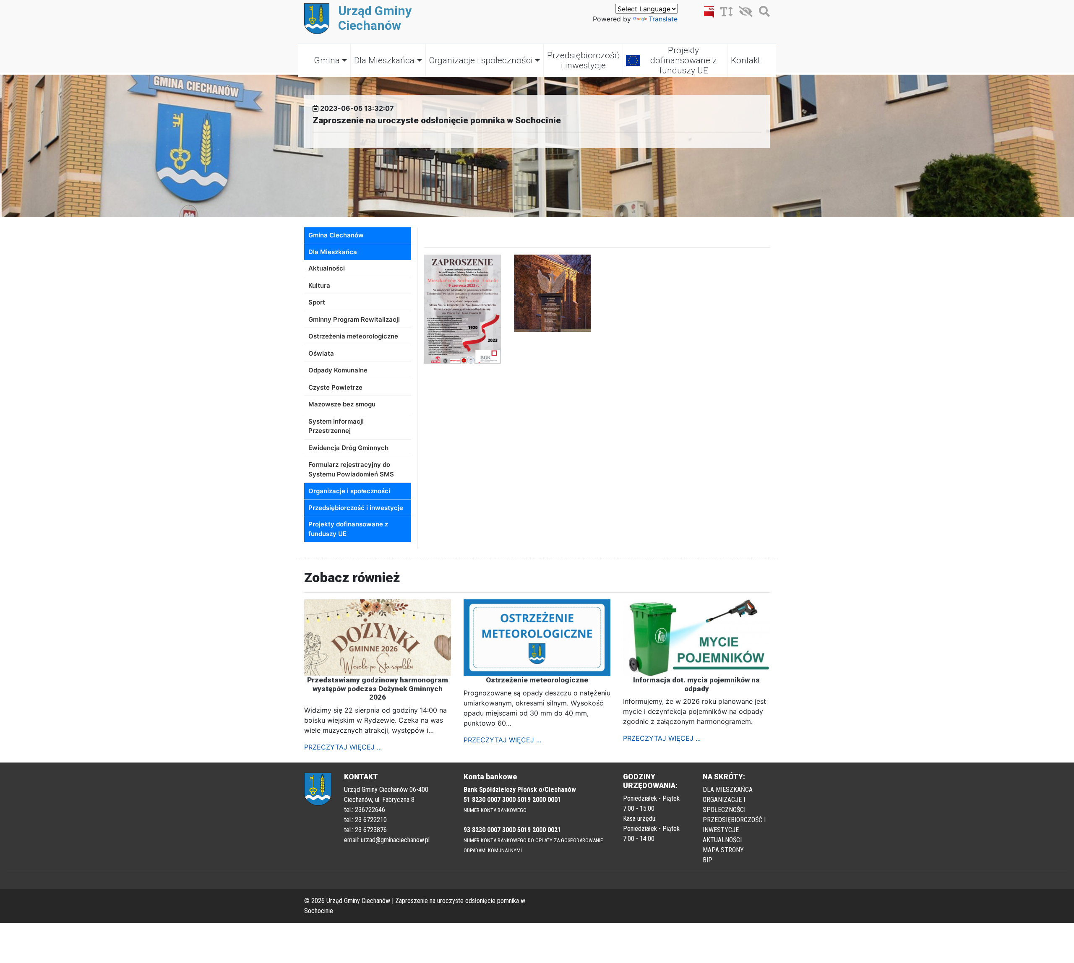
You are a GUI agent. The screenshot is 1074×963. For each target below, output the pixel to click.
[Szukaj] (762, 13)
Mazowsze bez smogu (341, 404)
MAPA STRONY (723, 850)
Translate (663, 19)
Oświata (321, 353)
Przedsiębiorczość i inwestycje (583, 60)
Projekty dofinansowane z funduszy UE (683, 60)
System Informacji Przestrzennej (336, 426)
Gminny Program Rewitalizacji (354, 319)
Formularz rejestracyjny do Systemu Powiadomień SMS (351, 469)
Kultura (319, 285)
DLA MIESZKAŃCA (728, 790)
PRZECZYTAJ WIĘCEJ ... (343, 747)
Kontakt (745, 60)
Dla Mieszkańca (384, 60)
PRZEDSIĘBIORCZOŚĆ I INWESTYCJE (734, 825)
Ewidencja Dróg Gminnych (348, 448)
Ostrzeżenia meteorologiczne (353, 336)
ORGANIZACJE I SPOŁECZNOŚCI (724, 805)
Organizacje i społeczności (481, 60)
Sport (316, 302)
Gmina (327, 60)
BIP (707, 860)
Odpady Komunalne (338, 370)
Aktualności (326, 268)
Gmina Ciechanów (336, 235)
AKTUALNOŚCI (722, 840)
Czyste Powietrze (335, 387)
